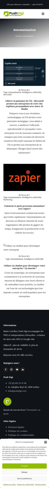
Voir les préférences (24, 479)
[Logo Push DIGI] (14, 12)
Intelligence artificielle (31, 92)
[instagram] (11, 369)
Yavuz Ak (25, 90)
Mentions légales (40, 484)
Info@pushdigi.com (17, 391)
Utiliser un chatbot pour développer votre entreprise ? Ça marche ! (24, 267)
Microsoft (7, 94)
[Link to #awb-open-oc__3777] (43, 13)
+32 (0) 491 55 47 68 (17, 383)
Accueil (18, 36)
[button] (45, 442)
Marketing (7, 199)
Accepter (24, 466)
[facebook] (5, 369)
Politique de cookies (9, 484)
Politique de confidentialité (25, 484)
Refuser (24, 472)
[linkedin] (23, 369)
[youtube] (17, 369)
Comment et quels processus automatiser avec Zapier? (24, 207)
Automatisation (14, 92)
